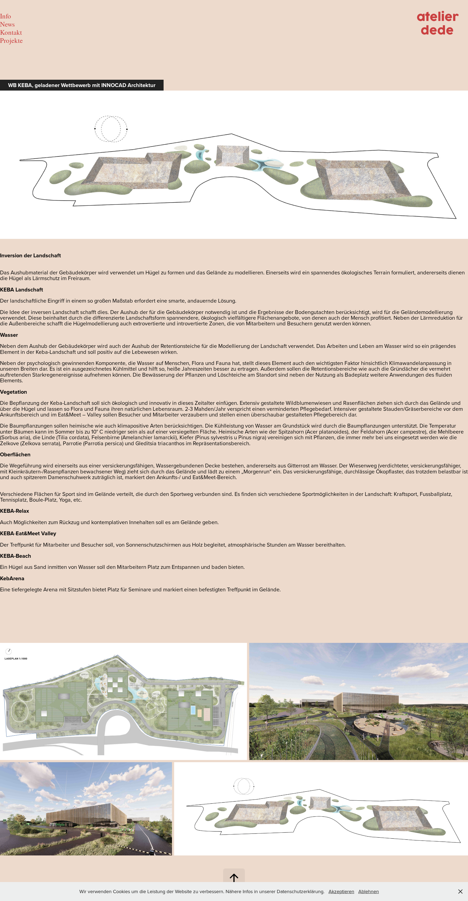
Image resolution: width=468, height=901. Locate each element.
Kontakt (11, 32)
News (7, 24)
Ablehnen (368, 891)
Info (5, 15)
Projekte (11, 40)
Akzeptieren (341, 891)
